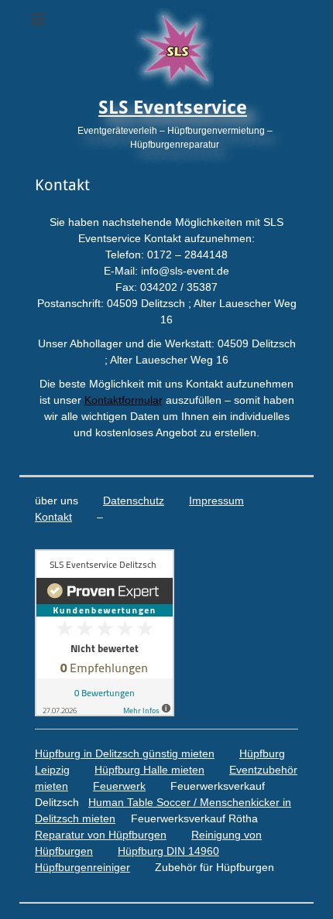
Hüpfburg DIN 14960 (168, 851)
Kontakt (53, 517)
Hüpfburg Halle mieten (149, 770)
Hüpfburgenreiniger (82, 867)
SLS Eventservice (172, 107)
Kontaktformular (123, 400)
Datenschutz (133, 500)
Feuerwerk (119, 786)
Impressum (216, 500)
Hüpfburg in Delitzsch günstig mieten (125, 753)
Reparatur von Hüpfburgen (100, 834)
